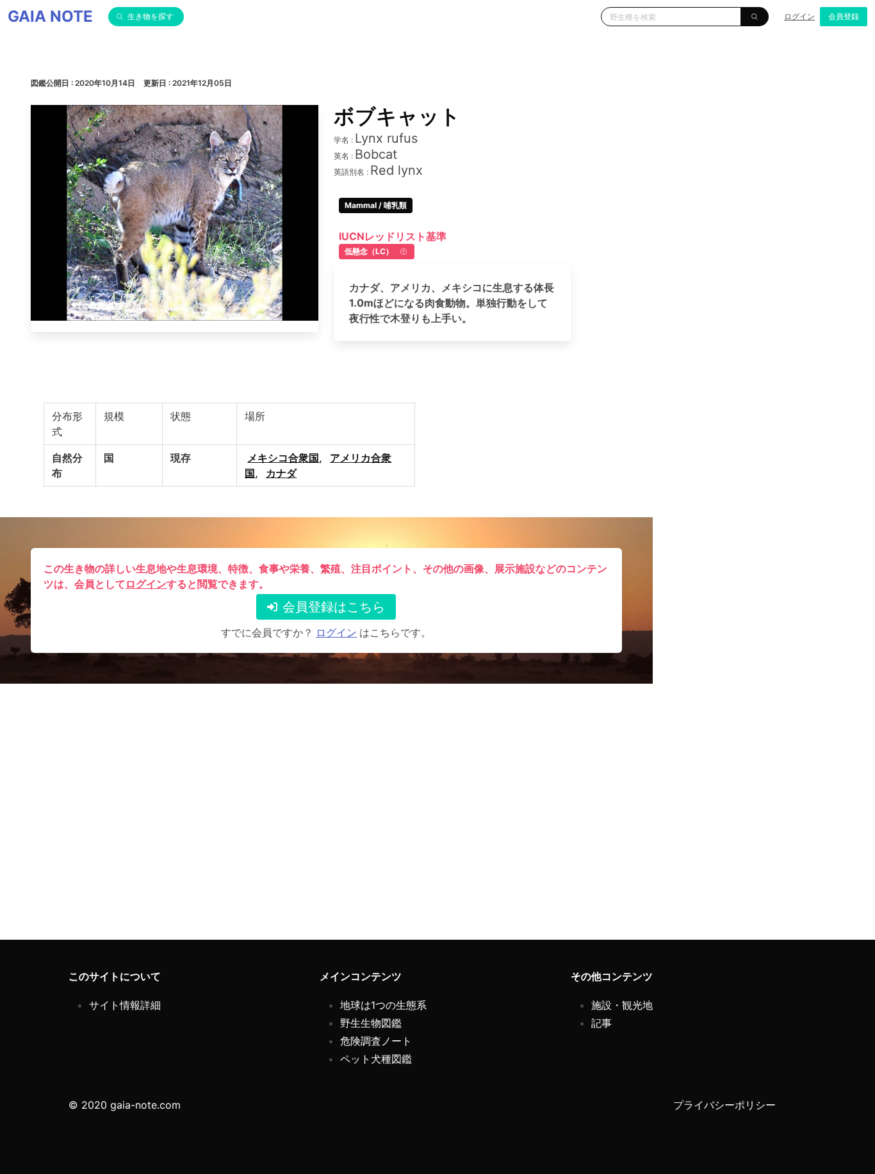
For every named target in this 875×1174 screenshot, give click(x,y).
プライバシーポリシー (724, 1104)
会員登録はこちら (333, 607)
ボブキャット (397, 116)
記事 (601, 1023)
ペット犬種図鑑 (376, 1058)
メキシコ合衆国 (283, 457)
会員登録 (843, 16)
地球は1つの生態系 (383, 1005)
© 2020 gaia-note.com (125, 1104)
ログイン (799, 16)
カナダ (281, 473)
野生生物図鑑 (371, 1023)
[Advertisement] (415, 819)
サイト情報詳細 (125, 1005)
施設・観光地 (622, 1005)
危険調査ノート (376, 1040)
